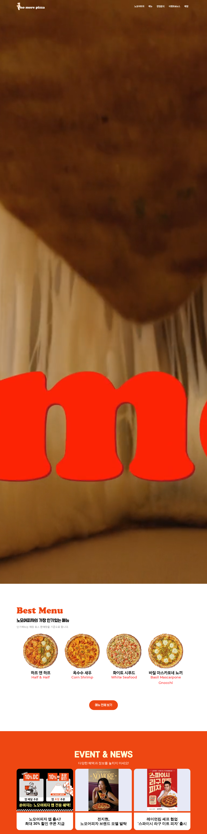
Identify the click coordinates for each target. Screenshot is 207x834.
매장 (186, 6)
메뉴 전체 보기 (103, 705)
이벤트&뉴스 (174, 6)
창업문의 (160, 6)
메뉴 (150, 6)
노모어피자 (139, 6)
